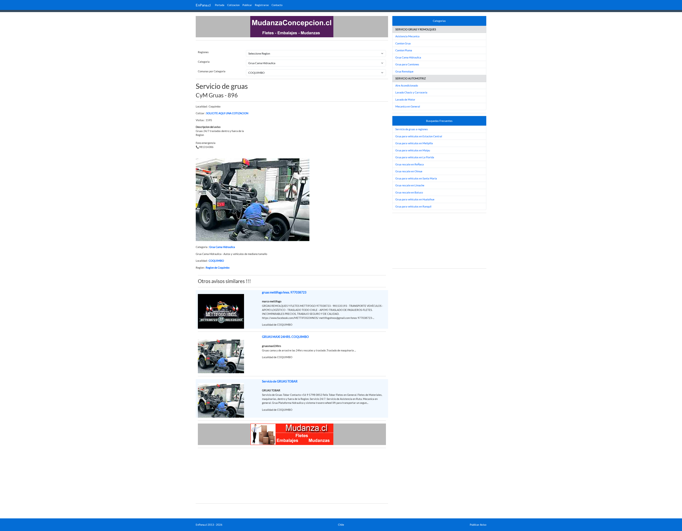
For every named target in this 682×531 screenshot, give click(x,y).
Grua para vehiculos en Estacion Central (418, 136)
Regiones (203, 52)
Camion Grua (403, 43)
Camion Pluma (403, 50)
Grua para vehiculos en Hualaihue (414, 199)
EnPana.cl (203, 5)
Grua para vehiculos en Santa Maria (416, 178)
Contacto (277, 5)
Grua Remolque (404, 71)
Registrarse (262, 5)
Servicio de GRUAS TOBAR (279, 381)
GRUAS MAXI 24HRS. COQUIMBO (285, 337)
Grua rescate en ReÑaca (409, 164)
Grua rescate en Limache (409, 185)
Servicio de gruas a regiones (411, 129)
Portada (219, 5)
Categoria (204, 61)
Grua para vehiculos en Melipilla (414, 143)
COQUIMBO (216, 260)
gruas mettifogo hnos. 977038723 (284, 292)
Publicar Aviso (478, 524)
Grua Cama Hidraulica (222, 247)
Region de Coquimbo (217, 267)
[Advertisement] (292, 476)
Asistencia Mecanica (407, 36)
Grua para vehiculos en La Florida (414, 157)
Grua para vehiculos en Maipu (412, 150)
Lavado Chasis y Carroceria (411, 92)
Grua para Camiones (407, 64)
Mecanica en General (407, 106)
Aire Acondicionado (406, 85)
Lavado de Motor (405, 99)
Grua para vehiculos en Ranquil (413, 206)
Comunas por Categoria (211, 71)
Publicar (247, 5)
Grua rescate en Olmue (408, 171)
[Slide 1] (291, 236)
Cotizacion (233, 5)
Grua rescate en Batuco (409, 192)
